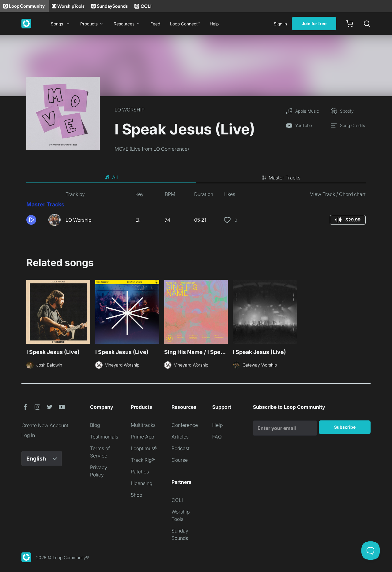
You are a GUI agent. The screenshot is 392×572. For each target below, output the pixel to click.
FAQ (217, 437)
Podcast (181, 448)
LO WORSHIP (130, 110)
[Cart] (349, 23)
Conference (185, 425)
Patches (140, 472)
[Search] (367, 23)
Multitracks (143, 425)
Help (214, 23)
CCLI (177, 500)
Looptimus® (144, 448)
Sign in (280, 23)
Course (180, 460)
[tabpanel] (196, 210)
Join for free (314, 23)
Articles (180, 437)
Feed (155, 23)
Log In (28, 435)
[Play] (31, 220)
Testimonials (104, 437)
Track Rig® (143, 460)
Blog (95, 425)
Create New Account (44, 425)
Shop (136, 495)
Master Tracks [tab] (284, 178)
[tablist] (196, 177)
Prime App (142, 437)
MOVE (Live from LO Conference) (152, 149)
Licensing (141, 483)
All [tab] (115, 177)
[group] (348, 220)
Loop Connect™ (185, 23)
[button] (34, 220)
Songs (57, 23)
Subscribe (345, 427)
